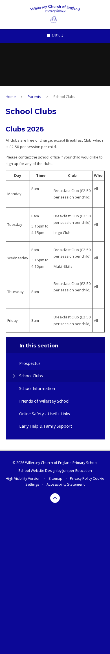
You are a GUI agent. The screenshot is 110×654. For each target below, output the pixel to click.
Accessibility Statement (66, 484)
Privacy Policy (81, 478)
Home (11, 96)
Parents (34, 96)
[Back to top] (55, 498)
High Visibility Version (23, 478)
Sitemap (55, 478)
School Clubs (64, 96)
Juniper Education (77, 470)
